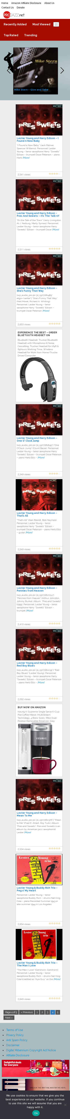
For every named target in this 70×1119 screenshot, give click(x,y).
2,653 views (24, 324)
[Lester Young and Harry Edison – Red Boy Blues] (39, 644)
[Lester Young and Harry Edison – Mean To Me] (39, 794)
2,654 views (24, 924)
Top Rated (11, 35)
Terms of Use (14, 1030)
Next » (9, 1017)
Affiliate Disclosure (17, 1055)
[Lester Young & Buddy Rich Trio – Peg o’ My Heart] (39, 869)
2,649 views (24, 999)
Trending (30, 35)
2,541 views (24, 174)
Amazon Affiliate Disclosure (26, 3)
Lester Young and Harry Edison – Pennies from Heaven (37, 589)
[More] (26, 157)
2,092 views (24, 699)
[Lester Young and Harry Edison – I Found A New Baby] (39, 119)
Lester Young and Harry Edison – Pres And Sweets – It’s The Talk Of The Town (38, 216)
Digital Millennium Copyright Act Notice (31, 1050)
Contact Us (7, 7)
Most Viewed (41, 24)
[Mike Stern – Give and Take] (36, 70)
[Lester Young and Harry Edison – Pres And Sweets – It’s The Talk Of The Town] (39, 194)
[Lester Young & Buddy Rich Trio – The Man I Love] (39, 944)
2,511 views (24, 249)
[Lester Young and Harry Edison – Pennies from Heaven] (39, 569)
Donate (21, 7)
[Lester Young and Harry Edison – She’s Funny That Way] (39, 269)
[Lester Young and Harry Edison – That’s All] (39, 494)
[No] (65, 1105)
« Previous (27, 1012)
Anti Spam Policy (16, 1040)
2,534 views (24, 849)
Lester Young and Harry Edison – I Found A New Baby (38, 139)
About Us (49, 3)
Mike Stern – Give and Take (31, 89)
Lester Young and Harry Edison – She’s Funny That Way (37, 289)
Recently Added (15, 24)
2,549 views (24, 549)
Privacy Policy (15, 1035)
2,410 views (24, 624)
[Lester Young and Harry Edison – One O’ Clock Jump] (39, 419)
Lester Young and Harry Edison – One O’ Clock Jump (37, 439)
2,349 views (24, 474)
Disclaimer (12, 1045)
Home (4, 3)
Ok (36, 1113)
